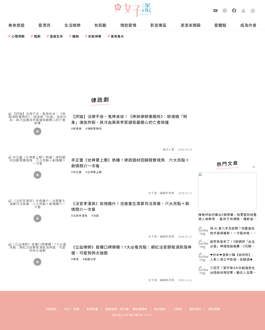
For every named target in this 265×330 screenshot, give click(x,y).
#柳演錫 (76, 128)
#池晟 (95, 215)
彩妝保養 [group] (94, 36)
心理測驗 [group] (18, 36)
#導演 (75, 259)
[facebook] (234, 10)
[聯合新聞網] (117, 8)
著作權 (124, 309)
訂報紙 (177, 309)
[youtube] (215, 10)
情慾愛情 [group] (128, 25)
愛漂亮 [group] (44, 25)
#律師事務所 (94, 128)
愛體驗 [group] (220, 25)
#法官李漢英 (79, 215)
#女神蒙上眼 (94, 172)
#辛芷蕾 (76, 172)
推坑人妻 (168, 149)
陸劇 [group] (37, 36)
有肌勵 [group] (100, 25)
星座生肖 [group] (56, 36)
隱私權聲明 (139, 309)
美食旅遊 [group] (16, 25)
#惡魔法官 (89, 259)
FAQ (67, 309)
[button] (253, 10)
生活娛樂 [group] (72, 25)
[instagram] (225, 10)
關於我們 (195, 309)
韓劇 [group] (75, 36)
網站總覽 (214, 309)
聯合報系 (160, 309)
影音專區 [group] (158, 25)
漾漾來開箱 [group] (190, 25)
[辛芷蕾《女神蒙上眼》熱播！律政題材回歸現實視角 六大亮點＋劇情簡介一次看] (37, 175)
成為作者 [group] (248, 25)
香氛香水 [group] (117, 36)
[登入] (243, 10)
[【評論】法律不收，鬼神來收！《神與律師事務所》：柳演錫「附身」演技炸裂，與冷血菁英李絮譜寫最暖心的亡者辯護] (37, 131)
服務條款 (111, 309)
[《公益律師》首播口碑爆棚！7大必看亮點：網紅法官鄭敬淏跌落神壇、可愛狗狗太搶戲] (37, 262)
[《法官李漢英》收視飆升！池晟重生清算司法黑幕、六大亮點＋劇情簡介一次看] (37, 218)
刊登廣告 (51, 309)
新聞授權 (92, 309)
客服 (76, 309)
